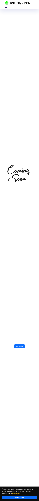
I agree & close (19, 497)
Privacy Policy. (16, 493)
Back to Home (19, 346)
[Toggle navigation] (6, 7)
